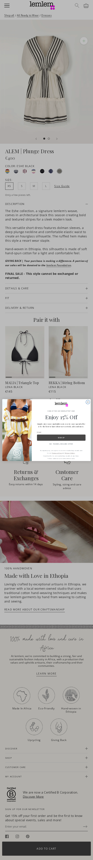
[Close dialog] (88, 402)
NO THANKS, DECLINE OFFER (61, 444)
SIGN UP (61, 437)
